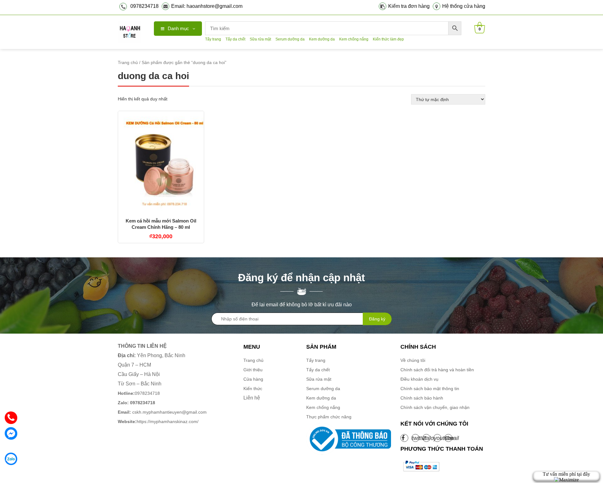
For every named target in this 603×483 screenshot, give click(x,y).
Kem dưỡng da (322, 39)
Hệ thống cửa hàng (463, 6)
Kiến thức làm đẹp (388, 39)
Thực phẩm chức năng (328, 416)
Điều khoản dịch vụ (419, 379)
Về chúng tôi (412, 360)
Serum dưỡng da (290, 39)
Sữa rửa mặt (260, 39)
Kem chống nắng (353, 39)
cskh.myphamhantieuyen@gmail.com (162, 412)
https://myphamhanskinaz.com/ (159, 421)
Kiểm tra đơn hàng (409, 6)
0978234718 (144, 6)
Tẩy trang (213, 39)
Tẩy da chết (235, 39)
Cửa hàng (253, 379)
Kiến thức (252, 388)
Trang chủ (128, 62)
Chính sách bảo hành (421, 397)
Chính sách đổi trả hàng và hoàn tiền (437, 369)
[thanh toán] (420, 466)
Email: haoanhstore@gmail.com (206, 6)
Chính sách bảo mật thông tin (429, 388)
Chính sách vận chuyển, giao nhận (435, 407)
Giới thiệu (253, 369)
